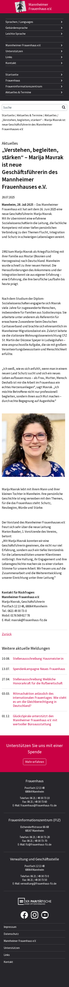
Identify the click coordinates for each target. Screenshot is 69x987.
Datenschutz (11, 934)
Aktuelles (51, 115)
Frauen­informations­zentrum (24, 86)
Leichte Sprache (16, 33)
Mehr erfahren (34, 762)
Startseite (12, 74)
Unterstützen (14, 51)
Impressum (10, 927)
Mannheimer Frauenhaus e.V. (23, 45)
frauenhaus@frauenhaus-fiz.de (38, 805)
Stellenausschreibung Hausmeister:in (38, 658)
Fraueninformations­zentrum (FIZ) (34, 820)
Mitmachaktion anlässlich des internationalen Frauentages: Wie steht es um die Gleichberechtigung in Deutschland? (39, 699)
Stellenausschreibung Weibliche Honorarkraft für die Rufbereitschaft (38, 681)
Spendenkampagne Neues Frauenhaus (39, 669)
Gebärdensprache (17, 27)
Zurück (7, 634)
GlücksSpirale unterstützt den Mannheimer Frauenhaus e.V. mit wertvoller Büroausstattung (35, 720)
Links (9, 57)
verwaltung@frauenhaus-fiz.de (38, 883)
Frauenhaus (13, 80)
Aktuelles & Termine (18, 92)
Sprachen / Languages (19, 22)
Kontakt (11, 63)
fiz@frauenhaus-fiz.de (39, 844)
